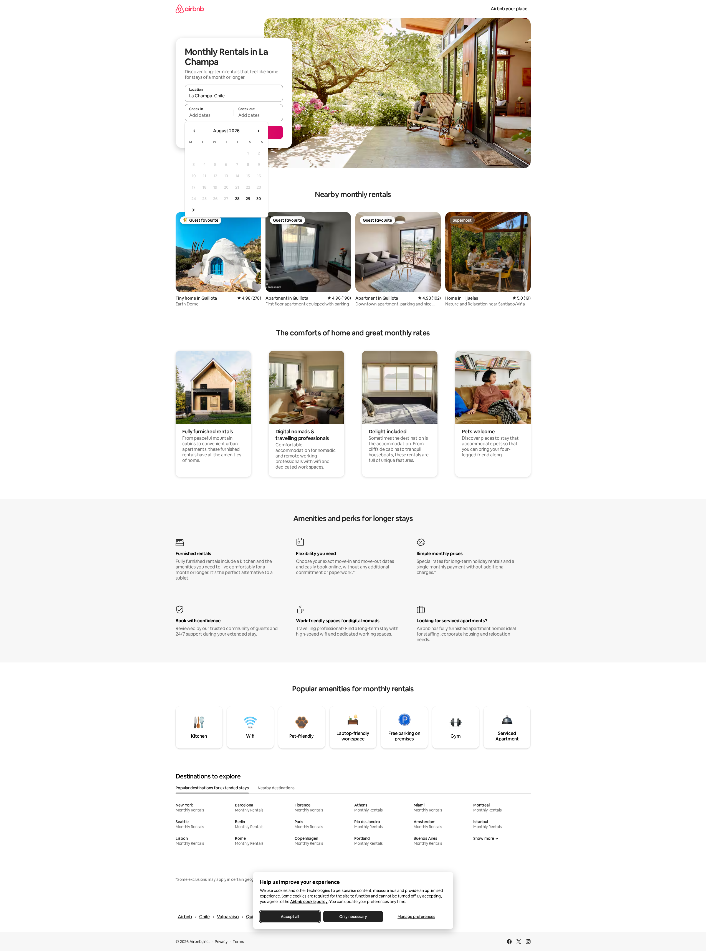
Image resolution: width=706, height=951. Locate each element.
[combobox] (234, 95)
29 (248, 198)
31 (194, 210)
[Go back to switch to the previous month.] (194, 131)
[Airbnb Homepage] (190, 8)
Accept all (290, 916)
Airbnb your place (509, 9)
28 (237, 198)
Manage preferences (416, 916)
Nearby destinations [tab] (276, 787)
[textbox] (209, 115)
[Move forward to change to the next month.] (258, 131)
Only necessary (353, 916)
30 (258, 198)
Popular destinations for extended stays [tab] (212, 787)
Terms (238, 941)
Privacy (221, 941)
